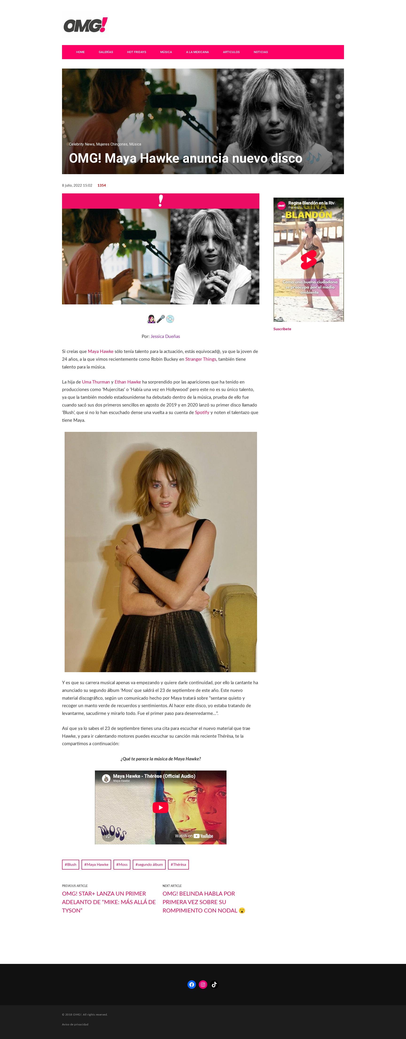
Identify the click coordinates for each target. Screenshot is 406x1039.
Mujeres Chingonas (112, 144)
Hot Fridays (136, 52)
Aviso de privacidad (75, 1024)
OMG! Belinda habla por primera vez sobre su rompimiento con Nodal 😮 (204, 902)
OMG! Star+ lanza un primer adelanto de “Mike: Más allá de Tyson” (109, 902)
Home (80, 52)
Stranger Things (200, 359)
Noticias (261, 52)
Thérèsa (179, 864)
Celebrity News (81, 144)
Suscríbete (282, 329)
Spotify (202, 412)
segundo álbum (150, 864)
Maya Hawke (100, 351)
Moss (123, 864)
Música (166, 52)
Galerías (106, 52)
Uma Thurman (96, 382)
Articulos (231, 52)
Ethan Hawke (128, 382)
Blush (71, 864)
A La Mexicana (197, 52)
